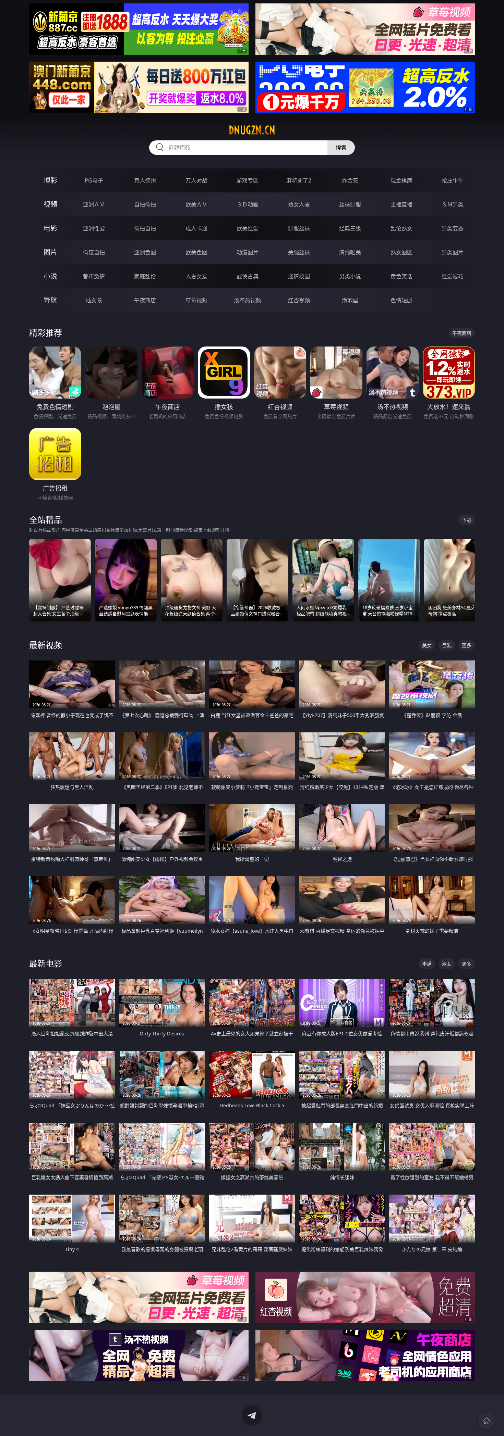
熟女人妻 (299, 204)
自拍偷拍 (145, 204)
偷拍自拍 (145, 228)
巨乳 (447, 645)
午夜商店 (145, 300)
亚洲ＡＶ (94, 204)
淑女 (447, 963)
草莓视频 (196, 300)
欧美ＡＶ (196, 204)
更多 (466, 645)
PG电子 (94, 180)
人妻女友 (196, 276)
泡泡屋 (350, 300)
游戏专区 (248, 180)
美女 (427, 645)
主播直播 (401, 204)
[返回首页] (486, 1421)
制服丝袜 (299, 228)
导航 (50, 300)
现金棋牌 (401, 180)
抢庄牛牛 (453, 180)
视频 (50, 204)
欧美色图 (196, 252)
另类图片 (453, 252)
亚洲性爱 (94, 228)
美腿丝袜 (299, 252)
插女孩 (94, 300)
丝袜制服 (350, 204)
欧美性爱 (248, 228)
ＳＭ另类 (453, 204)
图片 (50, 252)
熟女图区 (401, 252)
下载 (466, 520)
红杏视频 (299, 300)
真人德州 (145, 180)
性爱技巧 (453, 276)
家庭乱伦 (145, 276)
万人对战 (196, 180)
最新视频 (45, 645)
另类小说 (350, 276)
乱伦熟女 (401, 228)
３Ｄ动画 (248, 204)
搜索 (341, 147)
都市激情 (94, 276)
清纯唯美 (350, 252)
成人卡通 (196, 228)
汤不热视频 (247, 300)
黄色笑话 (401, 276)
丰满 (427, 963)
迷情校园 (299, 276)
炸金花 (350, 180)
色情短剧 (401, 300)
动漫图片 (248, 252)
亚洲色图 (145, 252)
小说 (50, 276)
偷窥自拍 (94, 252)
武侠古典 (248, 276)
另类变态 (453, 228)
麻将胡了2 (298, 180)
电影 (50, 228)
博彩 (50, 180)
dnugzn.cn (252, 130)
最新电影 (45, 963)
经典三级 (350, 228)
